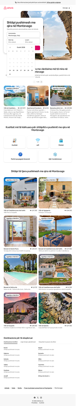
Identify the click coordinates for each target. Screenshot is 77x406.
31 (10, 74)
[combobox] (23, 35)
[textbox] (15, 42)
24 (10, 70)
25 (13, 70)
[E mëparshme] (34, 81)
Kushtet (41, 403)
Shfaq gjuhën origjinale (54, 2)
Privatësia (34, 403)
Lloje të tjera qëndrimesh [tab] (28, 342)
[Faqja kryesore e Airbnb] (8, 8)
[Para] (41, 81)
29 (28, 70)
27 (21, 70)
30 (32, 70)
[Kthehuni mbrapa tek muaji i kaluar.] (10, 47)
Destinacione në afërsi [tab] (10, 342)
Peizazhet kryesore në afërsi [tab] (47, 342)
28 (24, 70)
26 (17, 70)
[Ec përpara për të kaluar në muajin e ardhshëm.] (31, 47)
